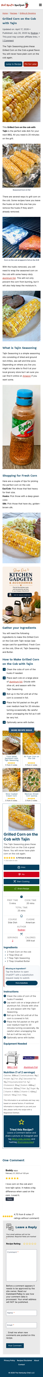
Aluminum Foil (31, 1067)
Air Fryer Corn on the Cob (31, 757)
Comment (12, 1252)
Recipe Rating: (13, 1243)
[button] (5, 857)
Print (23, 867)
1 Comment (8, 40)
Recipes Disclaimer (24, 1360)
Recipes (13, 13)
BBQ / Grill (12, 1067)
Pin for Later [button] (31, 64)
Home (5, 13)
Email (10, 1325)
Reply (9, 1199)
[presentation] (11, 743)
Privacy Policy (9, 1360)
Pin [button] (23, 874)
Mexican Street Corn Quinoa (31, 795)
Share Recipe (23, 888)
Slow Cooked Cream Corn (11, 795)
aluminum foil (9, 278)
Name (11, 1313)
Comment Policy (14, 1294)
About (36, 1360)
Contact (21, 1364)
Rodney (34, 33)
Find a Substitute (22, 983)
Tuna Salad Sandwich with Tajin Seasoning (11, 758)
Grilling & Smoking (28, 13)
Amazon (27, 376)
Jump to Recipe (13, 64)
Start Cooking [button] (22, 881)
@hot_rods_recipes (21, 1139)
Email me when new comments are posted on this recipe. (20, 1335)
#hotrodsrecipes (25, 1142)
